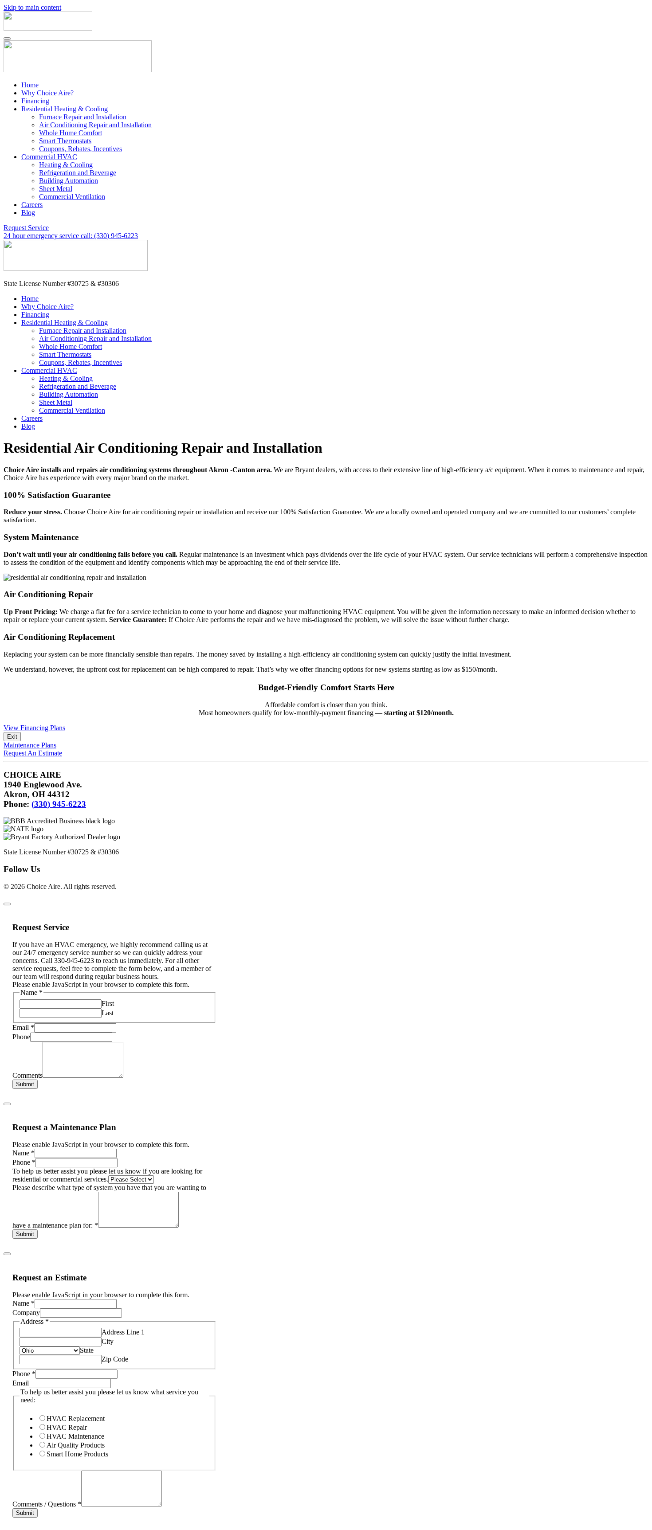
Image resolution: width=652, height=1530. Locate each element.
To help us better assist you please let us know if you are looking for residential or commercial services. (107, 1175)
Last (108, 1013)
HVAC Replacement (76, 1418)
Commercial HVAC (49, 156)
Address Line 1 (123, 1332)
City (108, 1341)
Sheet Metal (55, 188)
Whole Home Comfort (70, 133)
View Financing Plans (34, 728)
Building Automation (68, 180)
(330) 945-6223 (58, 804)
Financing (35, 101)
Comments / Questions (46, 1504)
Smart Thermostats (65, 141)
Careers (32, 204)
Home (30, 85)
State (87, 1350)
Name (23, 1153)
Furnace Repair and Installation (82, 117)
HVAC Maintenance (75, 1436)
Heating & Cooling (66, 164)
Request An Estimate (33, 753)
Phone (21, 1037)
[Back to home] (48, 28)
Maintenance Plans (30, 745)
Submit (25, 1084)
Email (23, 1027)
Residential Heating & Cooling (64, 109)
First (108, 1003)
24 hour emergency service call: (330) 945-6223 (71, 235)
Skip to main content (32, 7)
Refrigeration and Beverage (77, 172)
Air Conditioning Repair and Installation (95, 125)
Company (26, 1312)
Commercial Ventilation (72, 196)
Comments (27, 1075)
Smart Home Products (77, 1454)
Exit (12, 736)
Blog (28, 212)
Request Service (26, 227)
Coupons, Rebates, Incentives (80, 149)
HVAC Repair (67, 1427)
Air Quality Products (76, 1445)
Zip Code (115, 1359)
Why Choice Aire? (47, 93)
